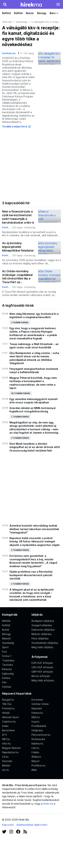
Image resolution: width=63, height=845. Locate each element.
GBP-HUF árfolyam (42, 671)
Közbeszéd (38, 739)
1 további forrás (19, 322)
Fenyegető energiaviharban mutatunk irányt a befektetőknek (33, 370)
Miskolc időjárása (41, 634)
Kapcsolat (8, 824)
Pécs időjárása (39, 638)
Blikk (34, 769)
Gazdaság (21, 21)
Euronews (37, 699)
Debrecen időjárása (42, 629)
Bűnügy (41, 13)
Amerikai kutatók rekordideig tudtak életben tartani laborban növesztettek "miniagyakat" (34, 529)
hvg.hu (35, 721)
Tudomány (8, 660)
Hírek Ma (7, 21)
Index (5, 725)
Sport (5, 647)
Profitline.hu (38, 765)
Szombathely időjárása (44, 642)
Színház (6, 686)
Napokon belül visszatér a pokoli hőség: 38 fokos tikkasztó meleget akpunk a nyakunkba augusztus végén (34, 541)
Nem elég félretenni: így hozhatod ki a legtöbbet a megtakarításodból (34, 315)
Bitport (35, 761)
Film (4, 682)
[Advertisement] (31, 164)
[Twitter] (4, 831)
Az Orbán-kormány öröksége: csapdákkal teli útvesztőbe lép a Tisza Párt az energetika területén (17, 276)
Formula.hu (8, 708)
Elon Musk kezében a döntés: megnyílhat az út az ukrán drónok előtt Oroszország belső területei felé (34, 447)
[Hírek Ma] (31, 4)
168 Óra (6, 703)
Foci (4, 651)
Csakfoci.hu (9, 721)
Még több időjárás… (43, 647)
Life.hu (35, 747)
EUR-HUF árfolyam (42, 662)
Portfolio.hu (9, 53)
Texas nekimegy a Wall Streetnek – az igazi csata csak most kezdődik (34, 345)
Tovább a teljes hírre (15, 126)
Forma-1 (6, 655)
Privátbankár (38, 725)
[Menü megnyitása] (58, 4)
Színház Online (40, 703)
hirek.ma (48, 803)
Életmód (7, 669)
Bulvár (30, 13)
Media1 (6, 765)
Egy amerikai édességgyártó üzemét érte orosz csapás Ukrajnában (33, 400)
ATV (4, 734)
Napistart (36, 708)
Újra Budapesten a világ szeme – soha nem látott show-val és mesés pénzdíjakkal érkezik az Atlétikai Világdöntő (34, 358)
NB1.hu (6, 739)
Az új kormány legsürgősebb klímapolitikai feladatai (17, 246)
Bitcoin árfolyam (40, 676)
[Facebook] (18, 831)
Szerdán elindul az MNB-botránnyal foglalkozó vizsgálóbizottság (32, 409)
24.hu (5, 756)
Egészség (8, 673)
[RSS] (25, 831)
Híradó (6, 712)
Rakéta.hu (37, 743)
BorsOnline (8, 730)
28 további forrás (20, 393)
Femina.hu (37, 712)
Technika (7, 664)
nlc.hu (5, 769)
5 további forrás (20, 550)
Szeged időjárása (41, 625)
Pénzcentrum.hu (40, 734)
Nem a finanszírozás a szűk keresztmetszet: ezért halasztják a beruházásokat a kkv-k (18, 217)
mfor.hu (6, 743)
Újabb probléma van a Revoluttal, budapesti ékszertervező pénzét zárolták (31, 575)
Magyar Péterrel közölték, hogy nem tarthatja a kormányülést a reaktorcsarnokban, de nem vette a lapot (33, 383)
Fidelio (35, 752)
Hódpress (37, 730)
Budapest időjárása (42, 620)
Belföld (6, 13)
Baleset (54, 13)
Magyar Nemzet (11, 747)
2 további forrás (20, 438)
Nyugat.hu (8, 699)
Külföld (18, 13)
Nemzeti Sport (10, 717)
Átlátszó (36, 756)
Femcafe (7, 761)
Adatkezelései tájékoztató (31, 824)
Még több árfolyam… (43, 680)
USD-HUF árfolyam (42, 667)
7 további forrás (20, 417)
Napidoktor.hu (10, 752)
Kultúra (6, 677)
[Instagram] (11, 831)
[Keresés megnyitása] (5, 4)
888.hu (35, 717)
